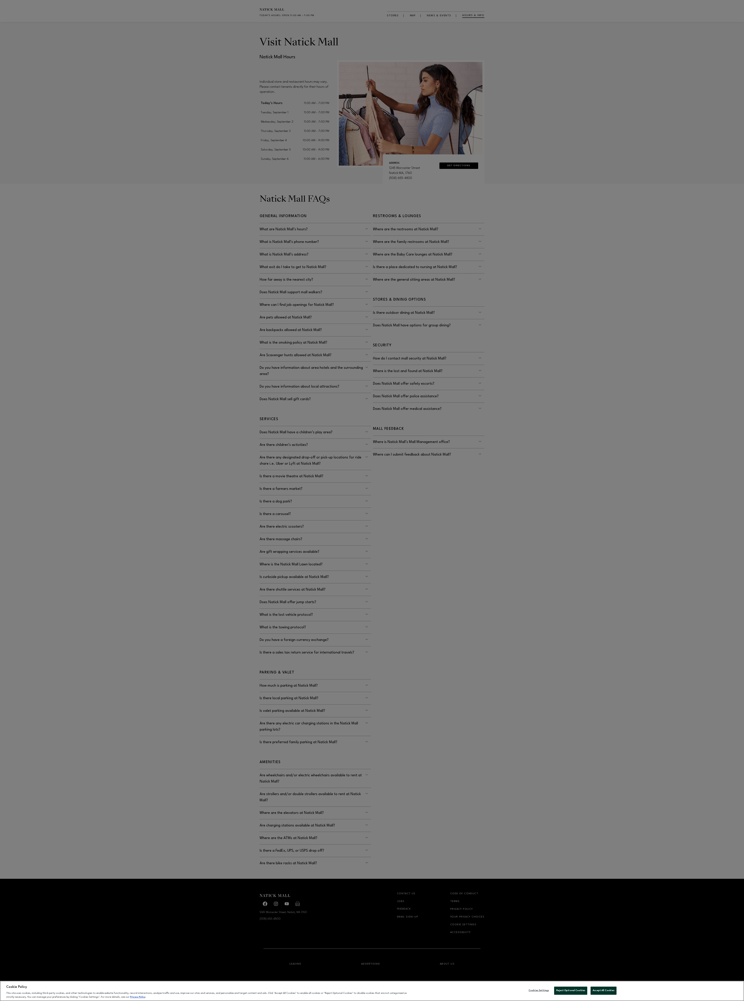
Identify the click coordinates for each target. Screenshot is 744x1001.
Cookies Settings (539, 990)
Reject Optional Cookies (570, 990)
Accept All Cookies (603, 990)
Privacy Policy (137, 997)
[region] (372, 991)
